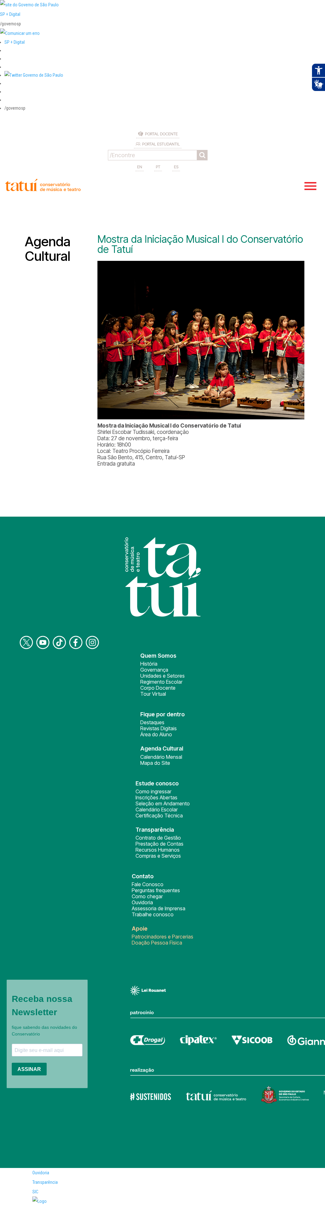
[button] (33, 75)
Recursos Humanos (158, 850)
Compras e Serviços (158, 856)
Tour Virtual (153, 694)
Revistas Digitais (158, 728)
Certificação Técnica (159, 815)
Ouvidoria (142, 902)
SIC (35, 1191)
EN (139, 166)
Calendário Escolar (157, 809)
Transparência (45, 1182)
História (148, 664)
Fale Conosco (147, 884)
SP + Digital (10, 14)
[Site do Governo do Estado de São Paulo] (29, 4)
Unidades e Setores (162, 676)
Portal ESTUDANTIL (161, 143)
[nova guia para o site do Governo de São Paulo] (20, 33)
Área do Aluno (156, 734)
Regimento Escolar (161, 682)
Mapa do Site (155, 763)
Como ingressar (153, 791)
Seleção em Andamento (163, 803)
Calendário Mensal (161, 757)
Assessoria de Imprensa (158, 908)
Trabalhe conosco (153, 914)
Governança (154, 670)
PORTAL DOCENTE (161, 133)
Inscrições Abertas (156, 797)
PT (158, 166)
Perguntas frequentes (156, 890)
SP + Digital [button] (14, 42)
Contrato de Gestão (158, 838)
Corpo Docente (158, 688)
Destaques (152, 722)
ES (176, 166)
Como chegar (147, 896)
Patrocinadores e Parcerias (162, 936)
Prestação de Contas (159, 844)
